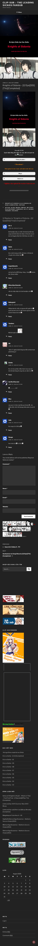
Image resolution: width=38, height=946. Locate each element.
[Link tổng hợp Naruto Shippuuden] (13, 614)
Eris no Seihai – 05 (8, 777)
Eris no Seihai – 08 (8, 767)
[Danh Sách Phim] (13, 602)
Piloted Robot (10, 209)
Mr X (10, 226)
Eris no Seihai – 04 (8, 781)
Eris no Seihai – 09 (8, 763)
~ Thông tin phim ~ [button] (20, 159)
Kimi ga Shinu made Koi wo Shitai (13, 752)
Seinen (31, 209)
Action (7, 207)
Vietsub (22, 205)
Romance (19, 209)
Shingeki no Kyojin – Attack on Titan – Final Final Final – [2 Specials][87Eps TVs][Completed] (17, 798)
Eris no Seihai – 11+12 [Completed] (13, 756)
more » (24, 536)
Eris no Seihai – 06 (8, 774)
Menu (20, 12)
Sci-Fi (26, 209)
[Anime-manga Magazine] (13, 662)
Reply (10, 240)
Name (5, 488)
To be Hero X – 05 (16, 815)
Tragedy (8, 210)
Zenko (16, 82)
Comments (8, 935)
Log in (4, 921)
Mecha (23, 207)
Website (5, 506)
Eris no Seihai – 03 (8, 785)
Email (5, 497)
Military (30, 207)
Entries (6, 932)
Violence (15, 210)
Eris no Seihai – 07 (8, 770)
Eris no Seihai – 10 (8, 759)
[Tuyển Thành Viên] (13, 742)
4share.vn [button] (20, 178)
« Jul (8, 900)
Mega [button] (20, 173)
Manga (18, 207)
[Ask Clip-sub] (13, 624)
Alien (13, 207)
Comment (6, 464)
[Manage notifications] (33, 942)
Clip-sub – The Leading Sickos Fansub (18, 4)
